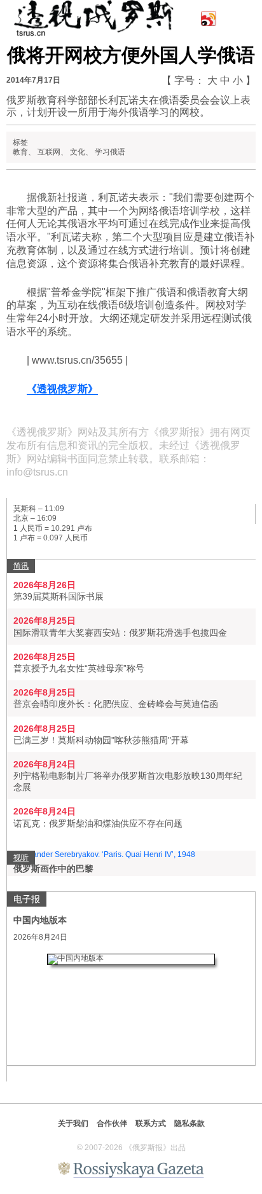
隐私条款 (189, 1123)
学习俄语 (110, 152)
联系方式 (150, 1123)
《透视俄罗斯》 (62, 388)
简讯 (21, 565)
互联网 (49, 152)
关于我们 (73, 1123)
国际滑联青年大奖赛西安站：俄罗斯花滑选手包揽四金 (120, 633)
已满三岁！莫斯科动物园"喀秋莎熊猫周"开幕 (101, 740)
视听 (21, 857)
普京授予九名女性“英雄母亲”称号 (78, 668)
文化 (77, 152)
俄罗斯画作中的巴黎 (53, 868)
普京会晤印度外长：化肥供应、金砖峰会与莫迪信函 (115, 704)
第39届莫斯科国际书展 (58, 596)
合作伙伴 (112, 1123)
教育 (20, 152)
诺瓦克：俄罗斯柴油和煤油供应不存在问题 (98, 823)
